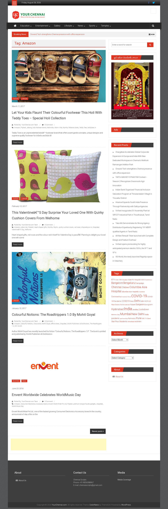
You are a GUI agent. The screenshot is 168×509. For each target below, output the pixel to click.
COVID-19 (139, 296)
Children (125, 287)
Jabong (29, 127)
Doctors (117, 305)
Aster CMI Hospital (121, 280)
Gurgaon (140, 304)
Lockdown (144, 309)
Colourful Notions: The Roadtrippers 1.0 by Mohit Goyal (53, 315)
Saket (149, 318)
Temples (105, 25)
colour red (24, 227)
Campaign (139, 283)
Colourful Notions (27, 324)
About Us (119, 377)
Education (25, 25)
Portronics (132, 318)
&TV (113, 280)
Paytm (55, 227)
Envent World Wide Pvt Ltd (57, 404)
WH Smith (18, 326)
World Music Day (18, 406)
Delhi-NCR (144, 301)
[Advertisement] (58, 444)
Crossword (37, 324)
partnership (124, 318)
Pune (138, 318)
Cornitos (142, 292)
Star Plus (115, 321)
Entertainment (41, 25)
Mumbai (125, 314)
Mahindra (50, 127)
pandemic (115, 318)
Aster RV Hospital (134, 280)
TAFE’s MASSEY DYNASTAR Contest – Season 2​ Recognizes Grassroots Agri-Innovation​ (130, 181)
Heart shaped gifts (40, 227)
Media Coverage (124, 480)
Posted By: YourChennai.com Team (26, 125)
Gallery (57, 25)
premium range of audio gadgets (84, 404)
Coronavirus (116, 297)
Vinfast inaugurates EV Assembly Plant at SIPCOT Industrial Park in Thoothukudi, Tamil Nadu (131, 215)
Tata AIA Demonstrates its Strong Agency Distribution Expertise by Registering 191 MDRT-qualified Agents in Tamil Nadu (132, 227)
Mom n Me (58, 127)
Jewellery (135, 310)
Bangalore (117, 282)
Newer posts (97, 431)
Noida (147, 314)
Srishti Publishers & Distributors (78, 324)
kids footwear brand (39, 127)
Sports (92, 25)
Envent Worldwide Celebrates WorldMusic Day (46, 395)
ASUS (143, 280)
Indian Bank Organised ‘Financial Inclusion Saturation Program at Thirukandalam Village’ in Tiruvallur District (132, 194)
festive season (125, 305)
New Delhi (138, 314)
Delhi (137, 300)
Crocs (132, 301)
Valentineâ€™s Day (18, 230)
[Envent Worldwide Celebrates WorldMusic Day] (44, 366)
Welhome (28, 230)
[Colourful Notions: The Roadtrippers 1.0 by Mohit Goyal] (59, 278)
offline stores (55, 324)
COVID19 (125, 301)
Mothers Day (115, 314)
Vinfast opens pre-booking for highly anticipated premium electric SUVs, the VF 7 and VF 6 (132, 248)
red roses (77, 227)
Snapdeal (96, 227)
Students (123, 321)
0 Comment (48, 125)
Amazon (17, 127)
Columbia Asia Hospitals (130, 292)
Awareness (148, 280)
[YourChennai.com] (15, 26)
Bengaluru (129, 282)
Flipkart (23, 127)
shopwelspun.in (86, 227)
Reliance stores (74, 127)
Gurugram (148, 304)
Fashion (15, 99)
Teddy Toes (83, 127)
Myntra (65, 127)
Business (16, 381)
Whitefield (131, 322)
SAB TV (144, 318)
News (80, 25)
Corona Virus (126, 297)
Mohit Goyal (46, 324)
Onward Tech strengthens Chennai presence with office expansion (57, 34)
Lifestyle (68, 25)
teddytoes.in (92, 127)
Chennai (116, 287)
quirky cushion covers (66, 227)
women (138, 321)
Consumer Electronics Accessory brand (34, 404)
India (128, 309)
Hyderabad (117, 309)
